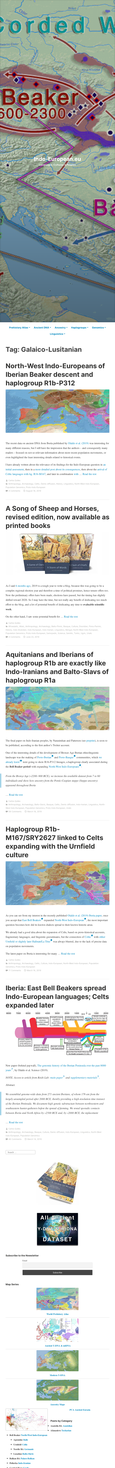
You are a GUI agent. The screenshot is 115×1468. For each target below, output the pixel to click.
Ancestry (60, 327)
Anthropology (14, 484)
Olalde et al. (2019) (78, 443)
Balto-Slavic (39, 804)
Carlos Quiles (14, 480)
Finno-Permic (95, 626)
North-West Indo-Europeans (64, 766)
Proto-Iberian (44, 757)
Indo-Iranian (47, 630)
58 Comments (15, 811)
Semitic (69, 633)
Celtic (37, 484)
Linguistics (56, 334)
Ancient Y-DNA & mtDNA (58, 1345)
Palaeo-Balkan (27, 1458)
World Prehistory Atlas (58, 1314)
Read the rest (90, 474)
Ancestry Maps (57, 1404)
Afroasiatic (13, 626)
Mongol (68, 630)
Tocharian (66, 1430)
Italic (25, 1439)
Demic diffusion (48, 484)
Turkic (77, 633)
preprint (90, 740)
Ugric (83, 633)
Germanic (29, 1449)
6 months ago (23, 585)
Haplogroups (78, 327)
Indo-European (34, 630)
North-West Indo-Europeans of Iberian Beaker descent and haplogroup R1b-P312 (55, 374)
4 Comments (14, 491)
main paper (56, 1077)
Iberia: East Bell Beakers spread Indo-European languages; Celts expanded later (57, 996)
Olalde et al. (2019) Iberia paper (85, 915)
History (59, 484)
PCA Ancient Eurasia (80, 1409)
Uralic (89, 633)
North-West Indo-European (86, 484)
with (76, 474)
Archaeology (27, 484)
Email (24, 1260)
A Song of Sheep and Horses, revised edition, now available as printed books (57, 516)
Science (61, 633)
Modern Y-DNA (57, 1375)
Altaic (21, 626)
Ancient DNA (41, 327)
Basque (66, 626)
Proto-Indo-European (35, 487)
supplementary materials (84, 1077)
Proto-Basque (66, 757)
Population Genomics (15, 487)
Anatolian (67, 1425)
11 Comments (15, 970)
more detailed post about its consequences (57, 469)
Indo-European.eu (57, 159)
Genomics (98, 327)
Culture (74, 626)
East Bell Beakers (31, 920)
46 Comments (15, 1139)
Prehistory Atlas (18, 327)
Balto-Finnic (56, 626)
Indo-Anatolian (20, 630)
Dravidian (83, 626)
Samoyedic (51, 633)
